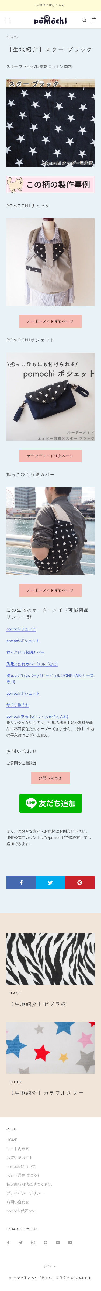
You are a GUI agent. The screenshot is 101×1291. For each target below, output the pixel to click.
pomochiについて (21, 1166)
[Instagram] (33, 1242)
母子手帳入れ (17, 705)
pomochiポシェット (23, 640)
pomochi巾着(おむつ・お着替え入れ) (37, 716)
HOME (11, 1140)
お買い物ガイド (19, 1157)
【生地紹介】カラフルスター (46, 1093)
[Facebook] (8, 1242)
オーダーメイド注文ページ (50, 321)
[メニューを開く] (7, 20)
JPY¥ (48, 1266)
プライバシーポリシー (25, 1193)
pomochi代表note (20, 1211)
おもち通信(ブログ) (22, 1175)
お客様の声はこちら (50, 5)
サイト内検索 (17, 1148)
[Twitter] (21, 1242)
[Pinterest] (45, 1242)
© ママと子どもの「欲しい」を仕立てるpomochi (50, 1278)
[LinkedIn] (70, 1242)
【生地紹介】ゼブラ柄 (38, 1004)
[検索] (84, 19)
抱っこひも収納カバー (25, 652)
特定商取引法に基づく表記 (29, 1184)
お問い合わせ (50, 778)
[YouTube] (58, 1242)
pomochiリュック (21, 629)
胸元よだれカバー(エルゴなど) (32, 664)
